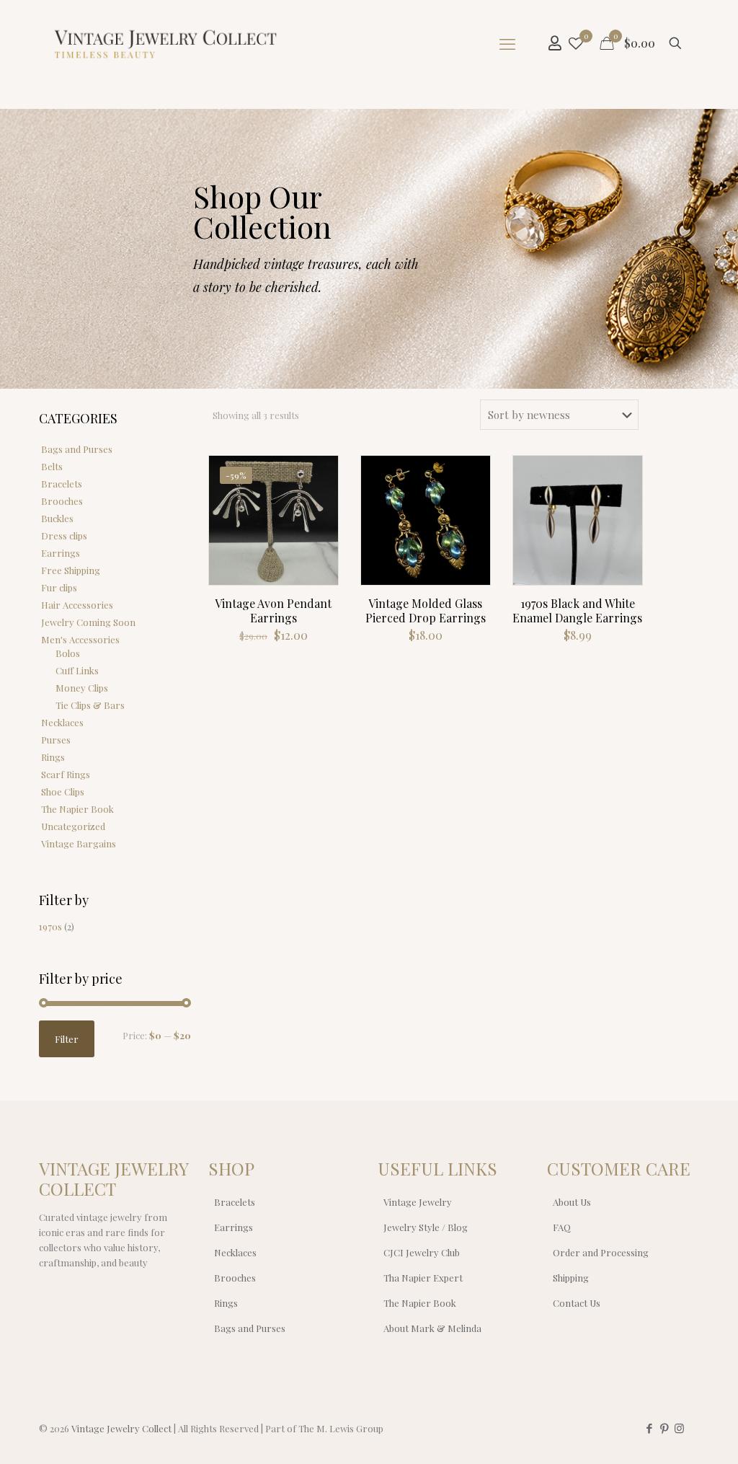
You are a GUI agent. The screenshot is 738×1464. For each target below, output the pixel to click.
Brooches (62, 501)
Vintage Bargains (78, 843)
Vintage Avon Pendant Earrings (273, 610)
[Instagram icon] (679, 1428)
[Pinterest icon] (664, 1428)
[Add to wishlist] (318, 538)
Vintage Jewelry (417, 1202)
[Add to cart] (318, 476)
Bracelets (61, 483)
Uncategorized (73, 826)
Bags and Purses (76, 449)
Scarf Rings (65, 774)
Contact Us (576, 1303)
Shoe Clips (62, 791)
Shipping (571, 1277)
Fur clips (59, 587)
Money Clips (81, 688)
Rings (53, 757)
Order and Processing (601, 1252)
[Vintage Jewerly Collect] (166, 43)
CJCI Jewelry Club (421, 1252)
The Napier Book (77, 809)
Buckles (57, 518)
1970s (50, 926)
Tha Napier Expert (423, 1277)
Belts (52, 466)
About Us (572, 1202)
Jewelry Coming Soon (88, 622)
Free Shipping (70, 570)
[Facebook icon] (649, 1428)
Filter (67, 1039)
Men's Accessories (80, 639)
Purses (56, 739)
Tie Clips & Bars (90, 705)
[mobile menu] (507, 43)
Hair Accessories (77, 605)
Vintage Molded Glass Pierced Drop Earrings (425, 610)
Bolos (67, 653)
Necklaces (62, 722)
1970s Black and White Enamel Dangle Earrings (577, 610)
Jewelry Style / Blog (425, 1227)
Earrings (60, 553)
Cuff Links (77, 670)
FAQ (562, 1227)
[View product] (318, 507)
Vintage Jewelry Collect (121, 1428)
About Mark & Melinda (432, 1328)
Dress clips (64, 535)
